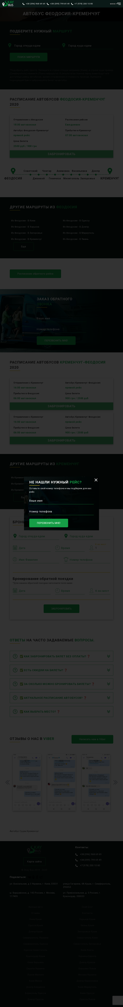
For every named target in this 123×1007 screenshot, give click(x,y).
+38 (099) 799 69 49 (60, 4)
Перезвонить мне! (48, 523)
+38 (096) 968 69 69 (35, 4)
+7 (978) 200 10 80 (83, 4)
